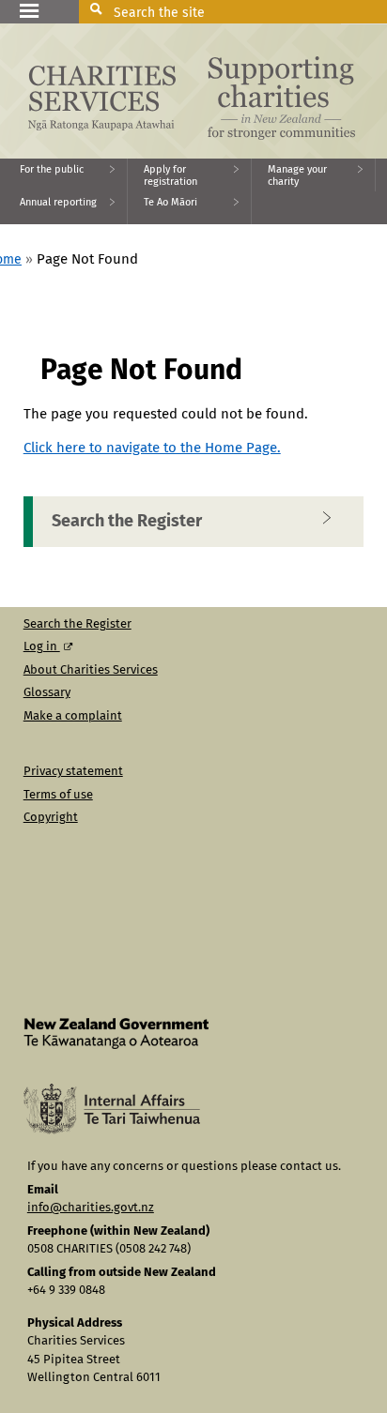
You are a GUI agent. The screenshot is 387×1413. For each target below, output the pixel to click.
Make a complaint (72, 716)
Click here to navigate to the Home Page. (152, 448)
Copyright (50, 818)
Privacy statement (73, 772)
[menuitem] (64, 175)
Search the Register (127, 521)
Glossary (46, 693)
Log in (41, 647)
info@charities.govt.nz (90, 1208)
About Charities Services (90, 670)
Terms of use (58, 795)
